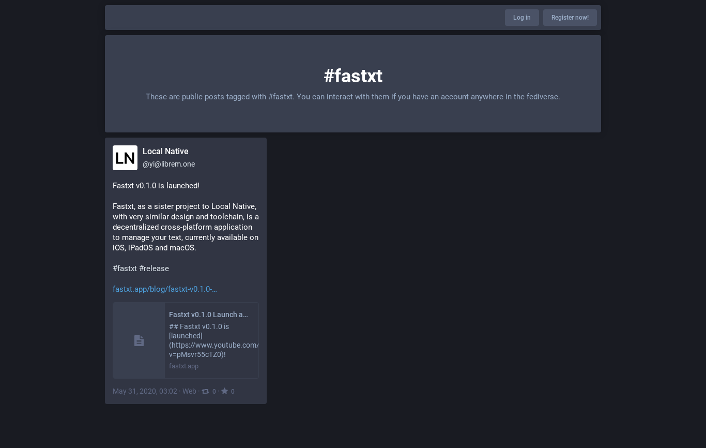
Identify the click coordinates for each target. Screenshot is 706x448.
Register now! (570, 17)
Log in (522, 17)
